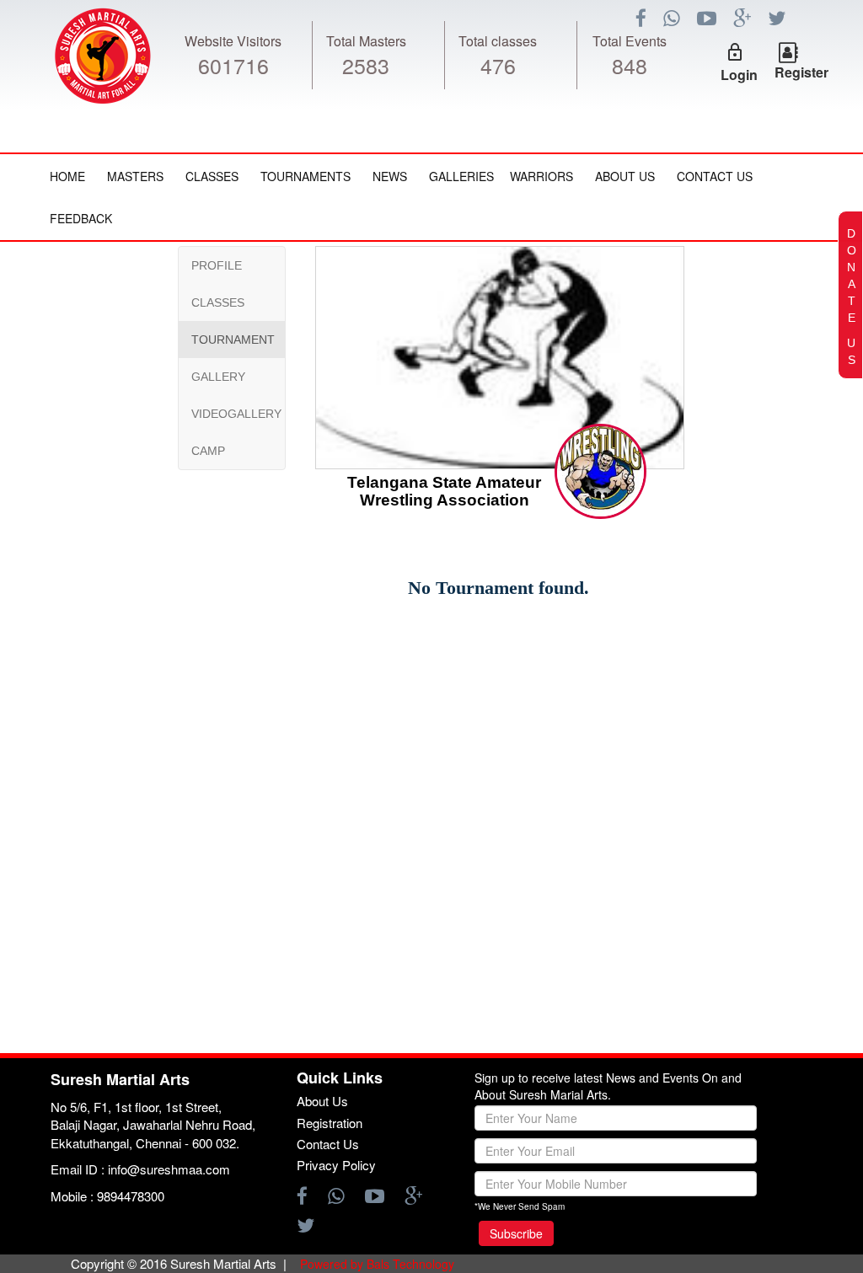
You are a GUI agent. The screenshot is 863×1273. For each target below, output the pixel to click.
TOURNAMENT (233, 339)
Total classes (497, 41)
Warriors (541, 176)
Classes (212, 176)
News (390, 176)
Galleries (461, 176)
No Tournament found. (498, 587)
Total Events (629, 41)
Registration (329, 1122)
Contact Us (715, 176)
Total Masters (366, 41)
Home (67, 176)
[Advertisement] (114, 746)
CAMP (208, 450)
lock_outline (735, 52)
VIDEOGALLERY (236, 413)
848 (629, 65)
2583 (365, 65)
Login (739, 74)
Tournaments (305, 176)
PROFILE (216, 265)
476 (498, 65)
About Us (625, 176)
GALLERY (218, 376)
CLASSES (217, 302)
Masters (135, 176)
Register (801, 72)
